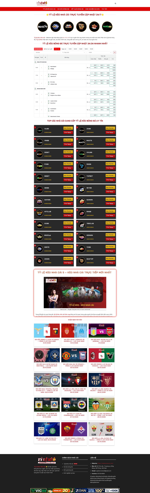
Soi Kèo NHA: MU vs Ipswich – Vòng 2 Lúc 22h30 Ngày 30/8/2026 (74, 365)
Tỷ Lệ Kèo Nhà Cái (49, 9)
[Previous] (39, 28)
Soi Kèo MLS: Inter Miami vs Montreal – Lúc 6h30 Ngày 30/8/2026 (46, 365)
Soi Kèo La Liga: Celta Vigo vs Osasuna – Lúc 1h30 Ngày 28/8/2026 (74, 390)
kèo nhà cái (66, 37)
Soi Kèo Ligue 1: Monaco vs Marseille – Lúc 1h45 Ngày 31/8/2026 (74, 341)
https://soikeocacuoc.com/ (105, 463)
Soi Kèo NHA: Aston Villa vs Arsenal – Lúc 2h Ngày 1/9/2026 (101, 341)
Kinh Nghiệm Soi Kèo (92, 9)
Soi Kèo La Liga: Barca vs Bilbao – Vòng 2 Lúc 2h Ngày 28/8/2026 (101, 390)
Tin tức (104, 9)
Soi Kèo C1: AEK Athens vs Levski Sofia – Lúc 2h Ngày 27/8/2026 (46, 415)
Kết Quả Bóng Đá (77, 9)
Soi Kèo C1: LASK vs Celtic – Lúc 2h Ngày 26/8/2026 (47, 439)
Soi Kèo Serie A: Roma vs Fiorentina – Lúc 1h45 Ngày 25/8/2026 (74, 439)
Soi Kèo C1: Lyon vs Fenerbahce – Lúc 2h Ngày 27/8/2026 (74, 415)
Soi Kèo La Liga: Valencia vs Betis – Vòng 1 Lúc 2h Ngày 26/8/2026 (101, 415)
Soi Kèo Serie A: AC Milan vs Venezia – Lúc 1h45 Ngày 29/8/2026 (101, 365)
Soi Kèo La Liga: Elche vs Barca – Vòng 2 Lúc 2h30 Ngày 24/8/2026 (101, 439)
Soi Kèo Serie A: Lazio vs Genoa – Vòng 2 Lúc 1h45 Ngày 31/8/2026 (47, 341)
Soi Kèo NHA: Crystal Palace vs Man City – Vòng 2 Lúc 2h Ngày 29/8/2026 (47, 390)
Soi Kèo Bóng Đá (63, 9)
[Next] (110, 28)
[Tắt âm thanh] (114, 52)
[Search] (115, 3)
